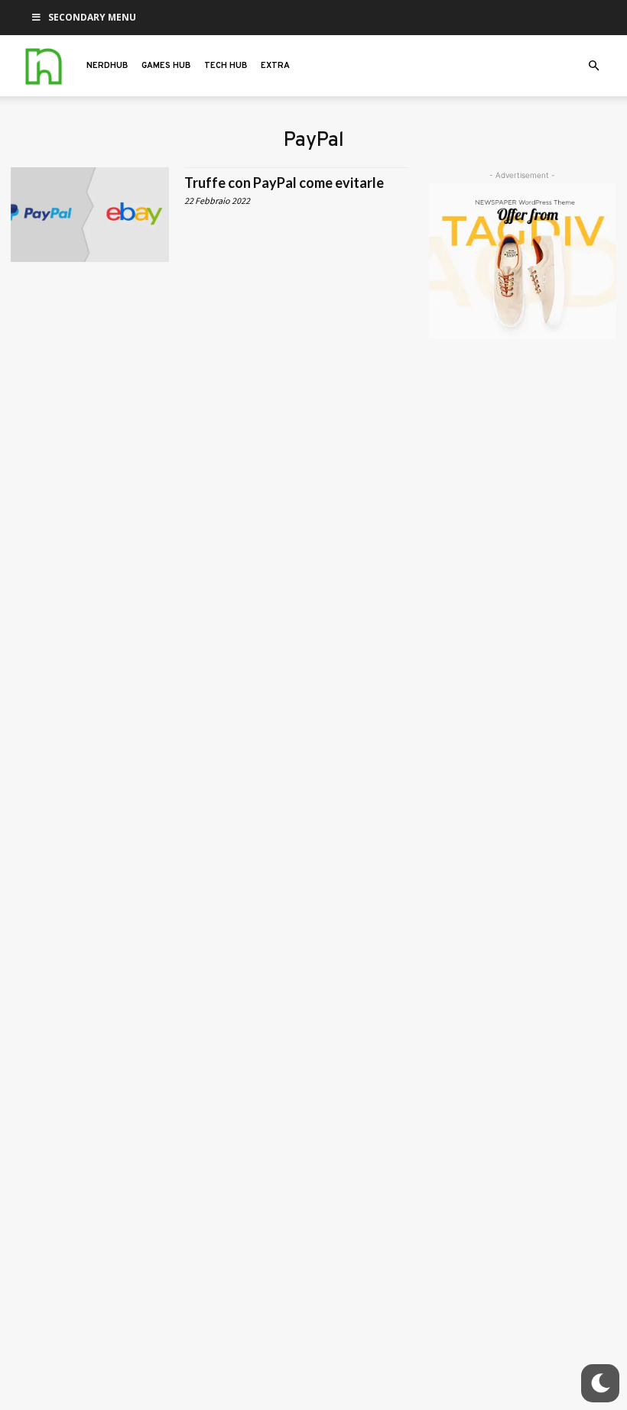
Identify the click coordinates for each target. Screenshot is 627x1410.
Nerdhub (107, 65)
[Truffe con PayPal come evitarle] (90, 214)
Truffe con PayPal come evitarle (284, 182)
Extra (275, 65)
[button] (593, 66)
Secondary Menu (92, 17)
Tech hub (225, 65)
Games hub (165, 65)
